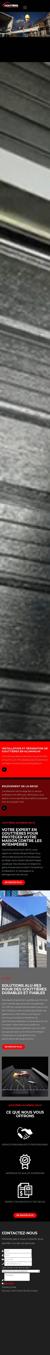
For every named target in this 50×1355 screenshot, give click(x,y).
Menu (25, 7)
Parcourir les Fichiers (12, 1291)
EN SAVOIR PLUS (13, 882)
